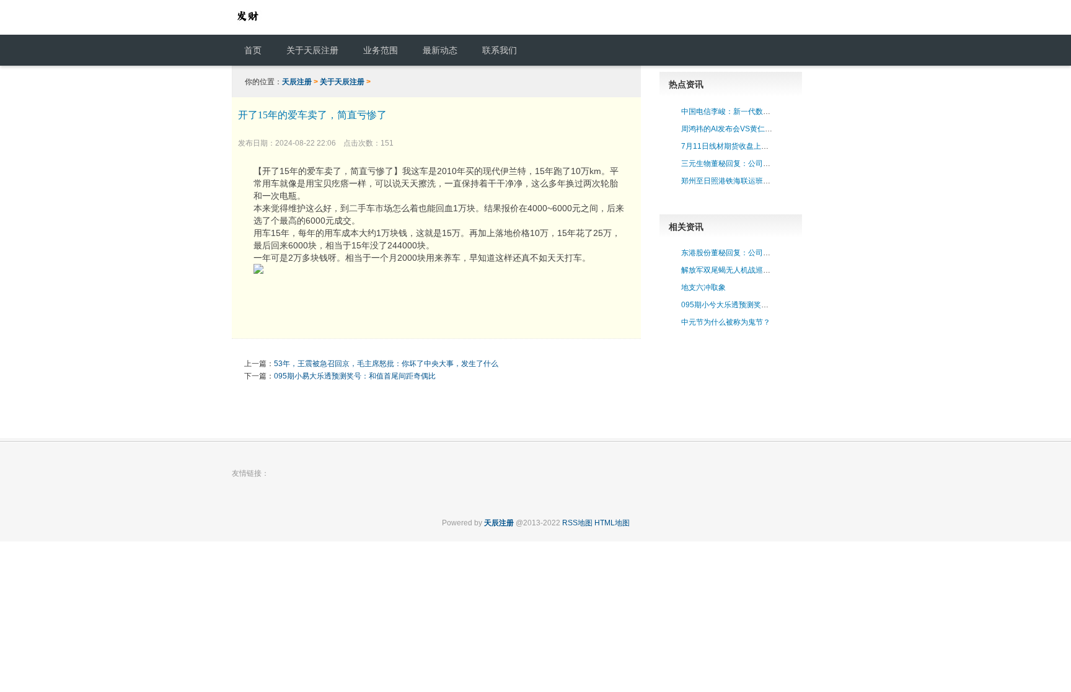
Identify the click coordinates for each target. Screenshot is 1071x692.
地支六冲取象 (703, 287)
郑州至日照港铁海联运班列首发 (733, 181)
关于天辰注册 (342, 81)
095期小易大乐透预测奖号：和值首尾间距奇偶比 (355, 376)
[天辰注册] (247, 28)
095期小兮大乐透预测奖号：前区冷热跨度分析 (758, 304)
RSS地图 (577, 523)
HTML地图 (612, 523)
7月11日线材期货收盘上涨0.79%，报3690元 (755, 146)
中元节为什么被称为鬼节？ (725, 322)
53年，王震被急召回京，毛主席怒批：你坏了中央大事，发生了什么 (386, 363)
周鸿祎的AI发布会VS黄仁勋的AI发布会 (745, 129)
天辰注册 (297, 81)
